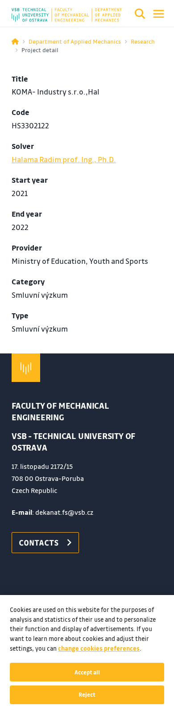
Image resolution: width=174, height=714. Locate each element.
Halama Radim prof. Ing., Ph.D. (64, 159)
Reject (87, 694)
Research (143, 41)
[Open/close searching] (140, 15)
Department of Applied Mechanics (75, 41)
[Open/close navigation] (158, 14)
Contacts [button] (39, 542)
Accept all (87, 672)
